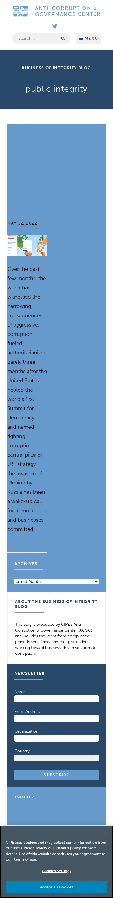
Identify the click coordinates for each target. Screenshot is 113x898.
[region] (56, 862)
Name (20, 691)
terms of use (25, 859)
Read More (22, 538)
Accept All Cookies (56, 887)
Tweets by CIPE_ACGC (35, 814)
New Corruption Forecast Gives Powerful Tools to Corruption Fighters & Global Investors (26, 170)
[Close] (106, 833)
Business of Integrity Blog (56, 68)
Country (22, 751)
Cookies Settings (56, 871)
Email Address (27, 711)
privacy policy (69, 848)
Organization (26, 731)
